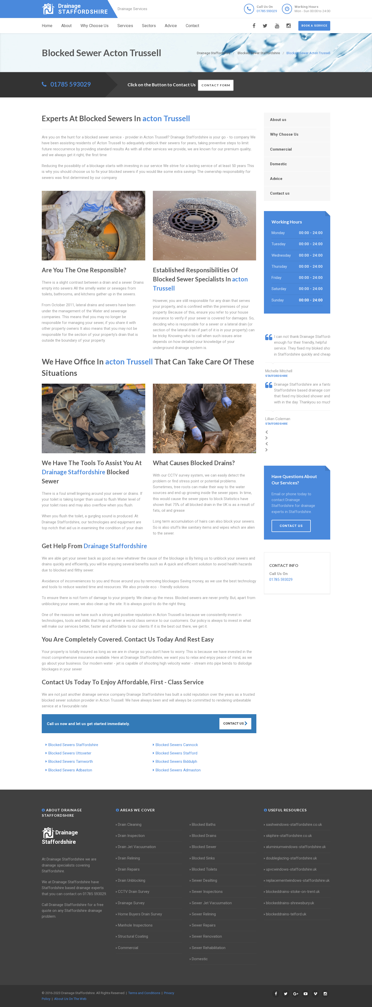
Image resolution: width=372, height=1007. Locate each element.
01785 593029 (267, 11)
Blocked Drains (204, 835)
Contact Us (233, 723)
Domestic (278, 164)
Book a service (314, 25)
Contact (192, 25)
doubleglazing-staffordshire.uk (291, 858)
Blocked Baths (204, 824)
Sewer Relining (204, 914)
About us (278, 119)
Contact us (280, 193)
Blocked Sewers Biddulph (176, 761)
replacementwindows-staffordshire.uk (297, 880)
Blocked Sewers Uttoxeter (69, 753)
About (66, 25)
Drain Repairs (129, 869)
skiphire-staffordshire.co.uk (289, 835)
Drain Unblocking (131, 880)
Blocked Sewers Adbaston (70, 770)
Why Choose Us (94, 25)
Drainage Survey (131, 903)
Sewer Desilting (204, 880)
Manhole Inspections (135, 925)
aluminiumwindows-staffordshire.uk (296, 847)
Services (125, 25)
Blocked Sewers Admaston (178, 770)
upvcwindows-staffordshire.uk (291, 869)
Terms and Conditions (144, 993)
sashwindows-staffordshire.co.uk (294, 824)
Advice (171, 25)
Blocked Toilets (204, 869)
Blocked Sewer (204, 847)
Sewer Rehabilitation (208, 948)
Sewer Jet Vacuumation (212, 903)
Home (47, 25)
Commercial (281, 149)
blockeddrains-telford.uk (286, 914)
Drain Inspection (131, 835)
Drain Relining (129, 858)
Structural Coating (133, 936)
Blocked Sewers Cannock (177, 745)
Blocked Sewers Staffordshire (73, 745)
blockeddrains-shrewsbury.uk (290, 903)
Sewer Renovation (207, 936)
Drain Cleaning (129, 824)
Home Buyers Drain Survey (140, 914)
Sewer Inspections (207, 891)
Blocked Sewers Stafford (176, 753)
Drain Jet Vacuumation (137, 847)
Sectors (149, 25)
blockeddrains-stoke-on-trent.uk (293, 891)
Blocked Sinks (203, 858)
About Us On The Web (70, 999)
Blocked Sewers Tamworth (70, 761)
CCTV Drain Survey (133, 891)
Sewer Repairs (204, 925)
